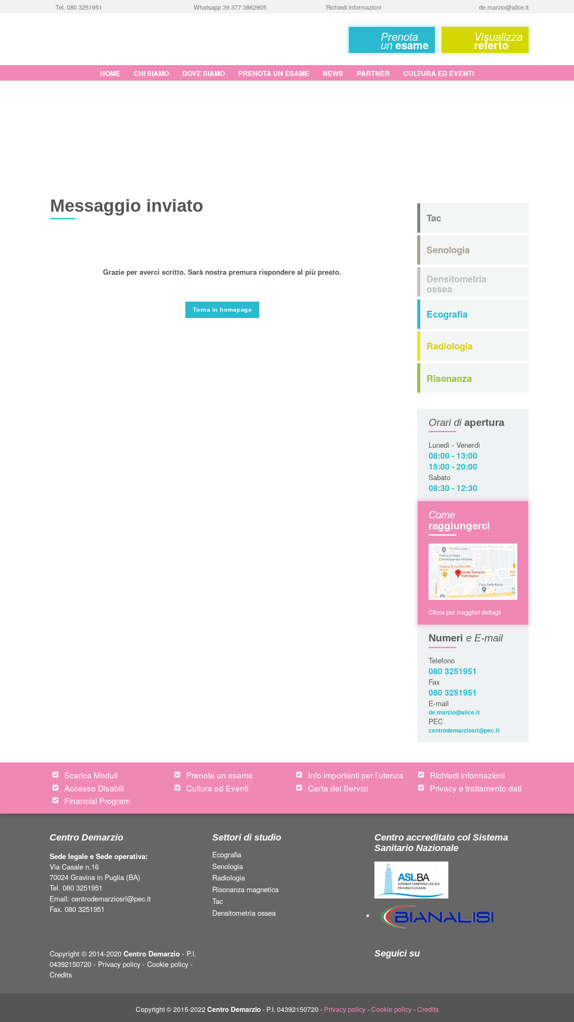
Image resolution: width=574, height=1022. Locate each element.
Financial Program (97, 800)
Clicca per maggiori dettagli (465, 612)
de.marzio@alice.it (454, 712)
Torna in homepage (222, 309)
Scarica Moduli (91, 774)
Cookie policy (167, 964)
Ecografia (226, 855)
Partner (373, 73)
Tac (217, 902)
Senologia (227, 867)
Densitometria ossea (244, 913)
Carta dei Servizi (338, 787)
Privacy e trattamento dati (475, 787)
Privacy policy (119, 964)
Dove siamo (203, 73)
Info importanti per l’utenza (355, 774)
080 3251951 (453, 671)
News (333, 73)
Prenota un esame (273, 73)
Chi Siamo (151, 73)
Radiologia (228, 878)
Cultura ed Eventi (438, 73)
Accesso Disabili (94, 787)
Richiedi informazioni (467, 774)
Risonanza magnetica (245, 890)
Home (110, 73)
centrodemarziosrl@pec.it (464, 730)
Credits (61, 974)
